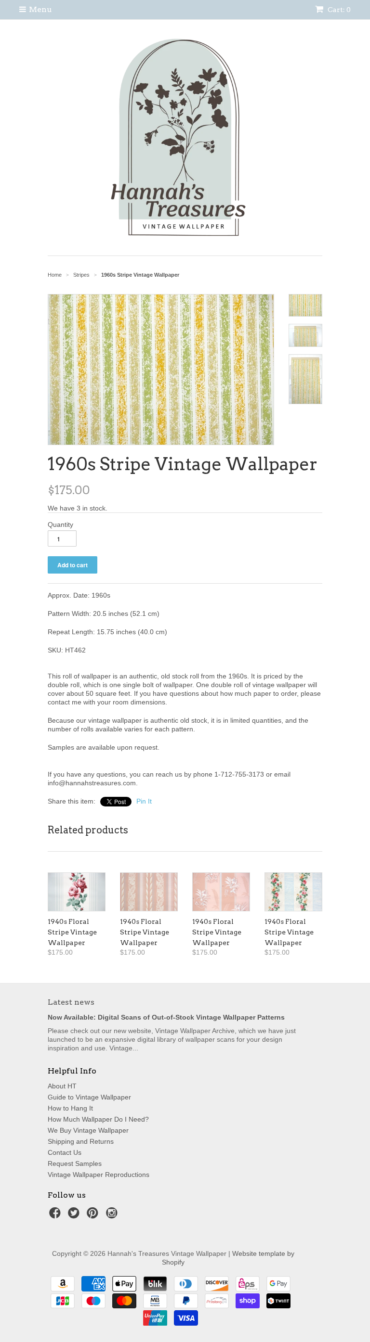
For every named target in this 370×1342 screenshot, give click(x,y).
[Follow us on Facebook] (56, 1215)
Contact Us (64, 1152)
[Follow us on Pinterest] (94, 1215)
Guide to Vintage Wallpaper (89, 1097)
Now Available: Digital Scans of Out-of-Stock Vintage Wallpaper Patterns (166, 1017)
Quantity (60, 524)
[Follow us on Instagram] (113, 1215)
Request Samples (75, 1163)
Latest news (71, 1002)
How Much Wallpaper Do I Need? (98, 1119)
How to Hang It (70, 1108)
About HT (62, 1086)
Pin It (144, 801)
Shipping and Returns (81, 1141)
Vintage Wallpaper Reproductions (98, 1174)
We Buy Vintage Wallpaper (88, 1130)
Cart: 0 (338, 9)
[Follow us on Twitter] (75, 1215)
